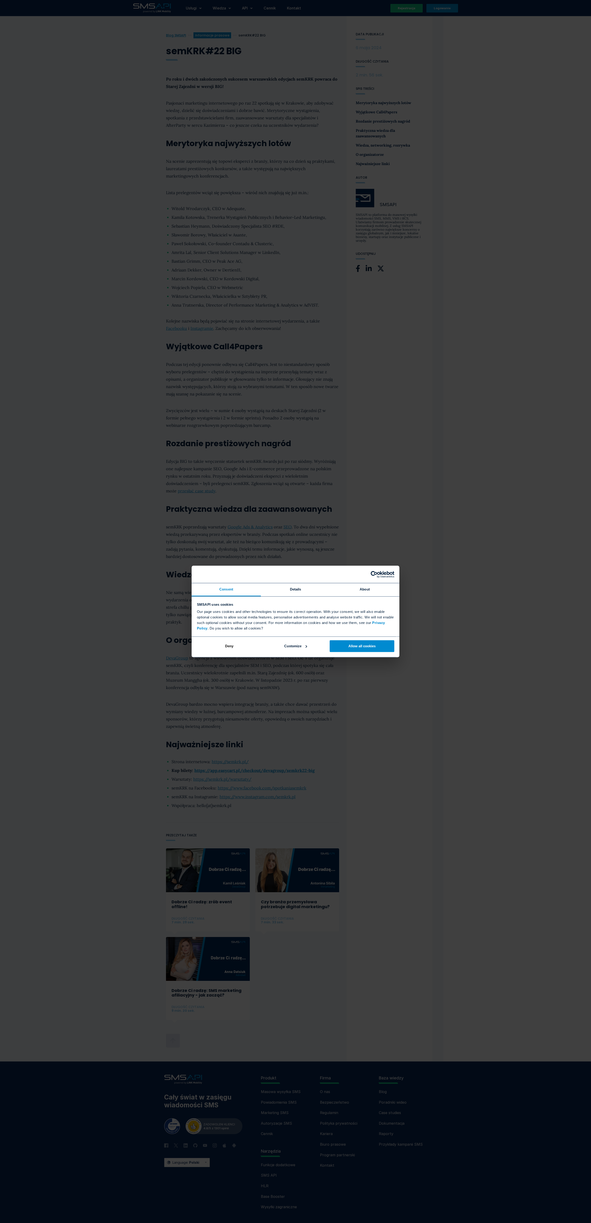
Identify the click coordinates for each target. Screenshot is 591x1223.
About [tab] (365, 589)
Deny (229, 646)
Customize (293, 646)
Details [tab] (295, 589)
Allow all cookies (362, 646)
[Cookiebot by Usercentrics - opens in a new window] (374, 574)
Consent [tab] (226, 589)
